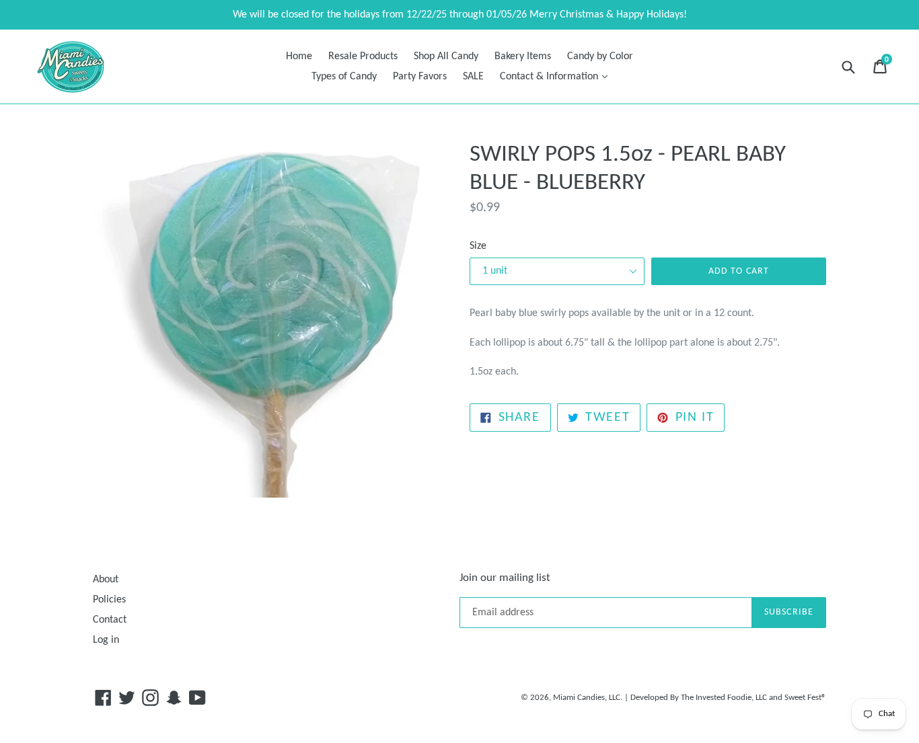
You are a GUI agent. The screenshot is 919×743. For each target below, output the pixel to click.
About (105, 579)
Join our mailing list (504, 578)
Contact (109, 620)
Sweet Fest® (805, 697)
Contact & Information (557, 76)
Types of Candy (344, 76)
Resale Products (363, 56)
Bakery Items (522, 56)
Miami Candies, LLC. (587, 697)
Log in (106, 640)
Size (478, 246)
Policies (109, 599)
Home (299, 56)
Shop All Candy (446, 56)
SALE (473, 76)
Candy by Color (600, 56)
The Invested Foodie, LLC (724, 697)
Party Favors (420, 76)
